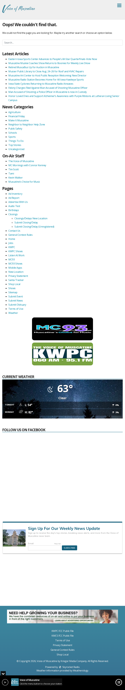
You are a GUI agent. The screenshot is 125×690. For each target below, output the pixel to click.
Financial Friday (16, 116)
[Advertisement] (62, 581)
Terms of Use (15, 308)
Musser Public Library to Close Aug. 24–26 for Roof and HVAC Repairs (46, 71)
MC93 (11, 259)
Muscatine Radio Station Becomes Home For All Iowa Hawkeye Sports (46, 79)
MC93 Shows (15, 263)
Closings (13, 214)
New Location (15, 271)
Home (11, 239)
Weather (13, 313)
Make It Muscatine (18, 120)
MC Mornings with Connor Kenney (27, 165)
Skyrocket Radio (70, 667)
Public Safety (15, 128)
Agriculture (14, 112)
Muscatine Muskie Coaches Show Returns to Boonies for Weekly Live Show (49, 63)
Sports (12, 136)
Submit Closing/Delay (26, 222)
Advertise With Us (18, 202)
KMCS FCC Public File (62, 635)
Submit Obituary (17, 304)
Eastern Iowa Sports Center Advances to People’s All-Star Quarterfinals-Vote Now (52, 59)
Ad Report (13, 198)
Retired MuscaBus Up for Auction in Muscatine (33, 67)
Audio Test (14, 206)
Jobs (10, 243)
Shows (12, 288)
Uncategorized (16, 149)
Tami (11, 173)
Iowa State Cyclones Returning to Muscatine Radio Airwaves (40, 83)
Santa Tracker (16, 280)
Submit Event (15, 296)
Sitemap (12, 292)
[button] (119, 5)
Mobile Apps (15, 267)
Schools (12, 132)
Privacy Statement (18, 276)
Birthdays (13, 210)
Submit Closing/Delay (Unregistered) (34, 226)
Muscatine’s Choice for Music (24, 181)
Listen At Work (16, 255)
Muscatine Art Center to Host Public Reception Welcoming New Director (47, 75)
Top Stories (14, 145)
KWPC (11, 247)
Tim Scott (13, 169)
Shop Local (14, 284)
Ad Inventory (15, 193)
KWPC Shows (15, 251)
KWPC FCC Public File (63, 631)
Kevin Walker (15, 177)
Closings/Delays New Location (30, 218)
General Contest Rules (20, 234)
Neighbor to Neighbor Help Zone (26, 124)
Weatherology (80, 670)
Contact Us (14, 230)
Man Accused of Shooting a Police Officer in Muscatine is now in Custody (47, 92)
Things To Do (15, 141)
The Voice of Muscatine (21, 161)
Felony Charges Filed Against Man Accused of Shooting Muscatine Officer (48, 87)
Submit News (15, 300)
